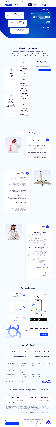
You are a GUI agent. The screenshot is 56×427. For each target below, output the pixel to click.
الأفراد (34, 4)
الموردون (10, 389)
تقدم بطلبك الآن (13, 36)
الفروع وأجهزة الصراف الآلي (44, 389)
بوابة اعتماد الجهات (35, 389)
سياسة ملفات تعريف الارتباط (34, 412)
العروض (38, 374)
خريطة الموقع (15, 389)
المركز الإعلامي (24, 374)
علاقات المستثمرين (23, 370)
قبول (12, 423)
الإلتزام (30, 390)
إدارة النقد (32, 365)
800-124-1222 (45, 397)
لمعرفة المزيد (23, 199)
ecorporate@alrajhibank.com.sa (15, 402)
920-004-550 (33, 397)
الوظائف (25, 376)
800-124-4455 (14, 397)
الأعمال (30, 4)
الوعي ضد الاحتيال (28, 389)
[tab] (36, 132)
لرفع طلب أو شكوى (12, 370)
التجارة (33, 374)
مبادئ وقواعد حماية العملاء (10, 365)
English (14, 4)
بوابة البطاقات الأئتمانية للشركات (44, 70)
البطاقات (38, 367)
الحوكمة (34, 390)
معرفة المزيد (23, 192)
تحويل (39, 376)
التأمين (39, 372)
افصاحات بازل (24, 372)
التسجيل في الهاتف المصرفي (10, 374)
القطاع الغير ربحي (31, 372)
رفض (12, 420)
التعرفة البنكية (12, 367)
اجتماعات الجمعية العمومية (22, 367)
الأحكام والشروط (20, 412)
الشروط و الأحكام (21, 36)
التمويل (39, 370)
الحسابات (38, 365)
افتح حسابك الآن (44, 334)
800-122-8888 (45, 402)
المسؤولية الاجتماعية (24, 390)
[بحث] (18, 5)
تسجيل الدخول (8, 4)
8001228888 (18, 309)
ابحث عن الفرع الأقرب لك (11, 372)
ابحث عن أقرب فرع (17, 320)
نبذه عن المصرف (23, 365)
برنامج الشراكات (21, 389)
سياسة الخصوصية (26, 412)
